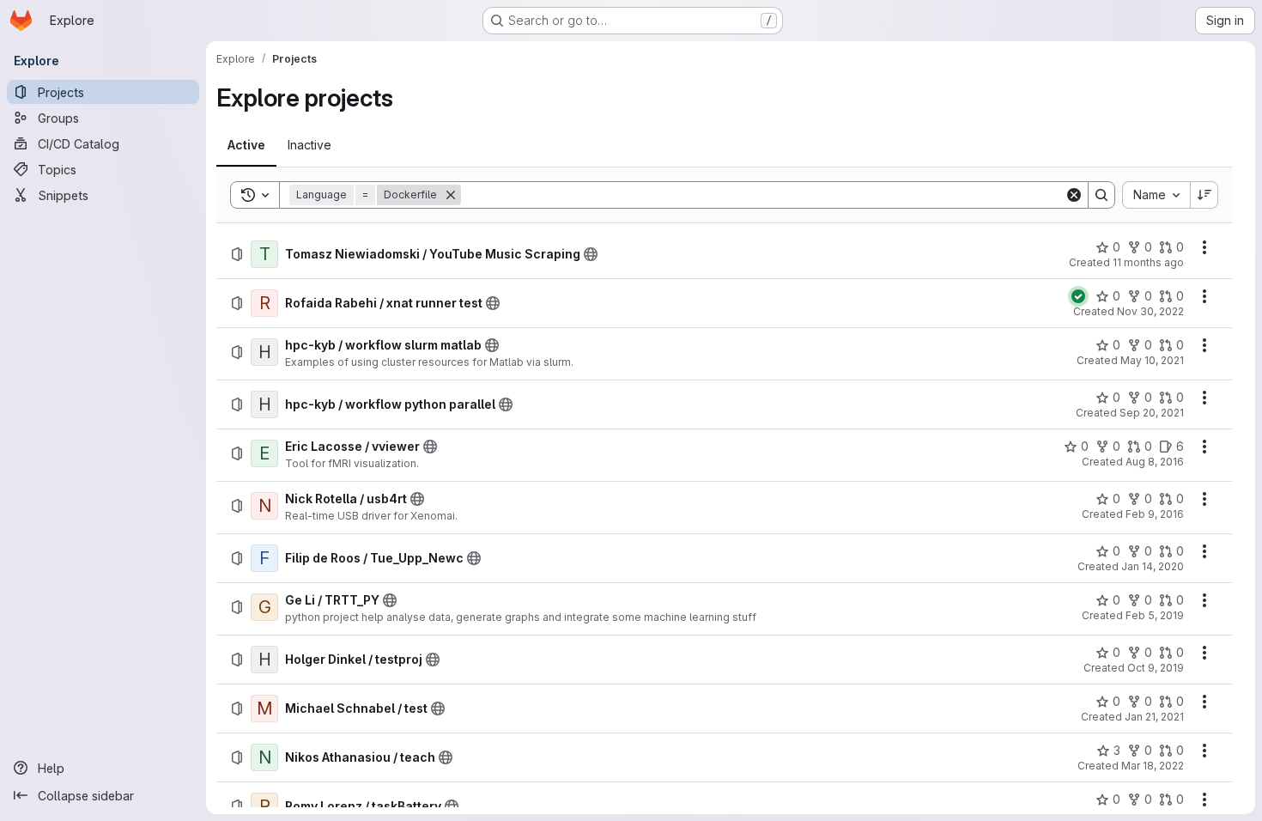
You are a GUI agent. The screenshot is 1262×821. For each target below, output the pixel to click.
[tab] (246, 145)
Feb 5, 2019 (1154, 615)
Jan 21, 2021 (1154, 716)
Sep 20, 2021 (1151, 412)
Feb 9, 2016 (1154, 514)
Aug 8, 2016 (1154, 461)
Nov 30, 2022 (1150, 311)
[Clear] (1074, 195)
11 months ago (1148, 262)
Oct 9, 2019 (1155, 667)
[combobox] (1156, 195)
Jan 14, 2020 (1152, 566)
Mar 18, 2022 (1152, 765)
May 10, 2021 (1152, 360)
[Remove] (450, 195)
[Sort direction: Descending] (1204, 195)
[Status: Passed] (1078, 296)
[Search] (1101, 195)
